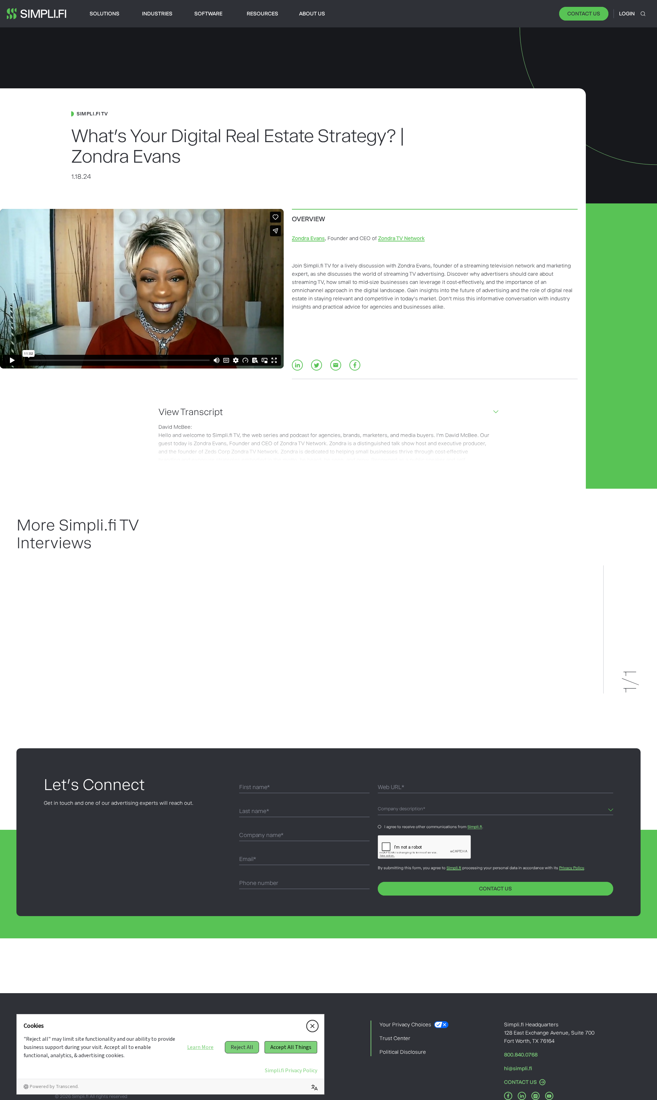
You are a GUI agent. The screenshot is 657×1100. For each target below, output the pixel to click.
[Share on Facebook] (354, 365)
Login (627, 13)
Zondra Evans (308, 238)
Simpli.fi (474, 826)
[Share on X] (316, 365)
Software (208, 13)
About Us (312, 13)
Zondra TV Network (401, 238)
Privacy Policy (571, 867)
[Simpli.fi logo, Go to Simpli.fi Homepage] (36, 13)
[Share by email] (335, 365)
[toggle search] (643, 14)
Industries (157, 13)
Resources (262, 13)
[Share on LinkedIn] (297, 365)
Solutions (104, 13)
